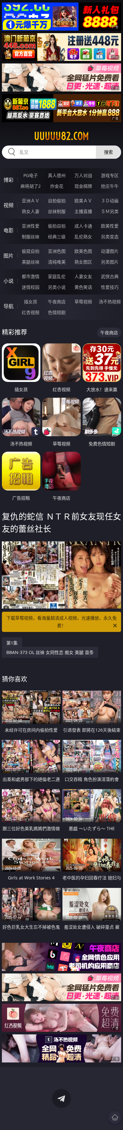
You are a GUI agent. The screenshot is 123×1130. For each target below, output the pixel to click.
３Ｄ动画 (110, 201)
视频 (8, 205)
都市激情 (30, 276)
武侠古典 (110, 276)
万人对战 (83, 175)
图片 (8, 255)
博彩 (8, 179)
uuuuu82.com (61, 136)
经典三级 (57, 237)
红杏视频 (30, 312)
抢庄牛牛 (110, 186)
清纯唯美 (57, 262)
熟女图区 (83, 262)
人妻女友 (83, 276)
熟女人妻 (30, 211)
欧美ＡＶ (83, 201)
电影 (8, 230)
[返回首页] (114, 1117)
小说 (8, 280)
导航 (8, 306)
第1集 (12, 643)
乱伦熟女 (83, 237)
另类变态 (110, 237)
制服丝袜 (30, 237)
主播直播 (83, 211)
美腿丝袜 (30, 262)
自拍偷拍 (57, 201)
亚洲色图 (57, 251)
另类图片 (110, 262)
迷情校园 (30, 287)
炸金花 (56, 186)
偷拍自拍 (57, 226)
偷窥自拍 (30, 251)
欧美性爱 (110, 226)
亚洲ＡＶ (30, 201)
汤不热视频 (110, 302)
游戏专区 (110, 175)
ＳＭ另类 (110, 211)
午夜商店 (57, 302)
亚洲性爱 (30, 226)
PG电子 (30, 175)
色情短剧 (57, 312)
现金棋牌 (83, 186)
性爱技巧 (110, 287)
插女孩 (30, 302)
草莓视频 (83, 302)
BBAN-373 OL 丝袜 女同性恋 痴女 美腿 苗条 (50, 652)
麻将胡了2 (30, 186)
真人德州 (57, 175)
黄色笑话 (83, 287)
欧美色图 (83, 251)
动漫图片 (110, 251)
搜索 (108, 152)
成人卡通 (83, 226)
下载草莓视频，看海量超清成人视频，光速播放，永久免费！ (61, 621)
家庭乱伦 (57, 276)
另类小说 (57, 287)
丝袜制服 (57, 211)
